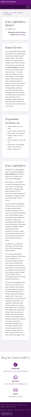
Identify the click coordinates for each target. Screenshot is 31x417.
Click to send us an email (15, 396)
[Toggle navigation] (28, 6)
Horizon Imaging (20, 34)
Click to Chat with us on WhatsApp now (15, 384)
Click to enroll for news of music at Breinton (15, 371)
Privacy (28, 410)
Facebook (4, 410)
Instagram (11, 410)
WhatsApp (19, 410)
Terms (24, 410)
